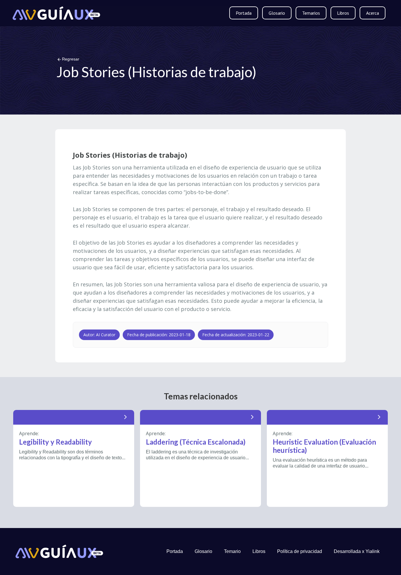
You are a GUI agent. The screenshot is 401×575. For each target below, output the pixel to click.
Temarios (311, 13)
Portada (244, 13)
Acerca (372, 13)
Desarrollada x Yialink (357, 551)
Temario (232, 551)
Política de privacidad (299, 551)
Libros (343, 13)
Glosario (277, 13)
